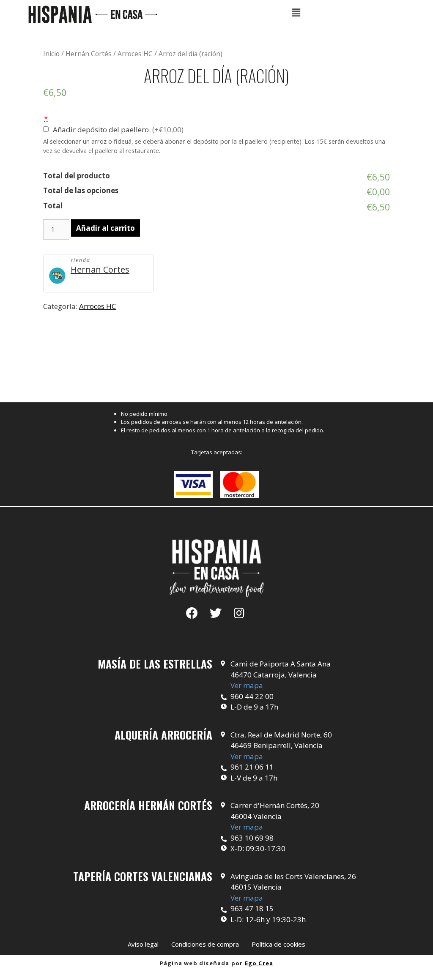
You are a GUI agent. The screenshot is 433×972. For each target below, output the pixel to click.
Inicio (51, 53)
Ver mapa (246, 685)
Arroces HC (135, 53)
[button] (143, 944)
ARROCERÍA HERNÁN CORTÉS (148, 805)
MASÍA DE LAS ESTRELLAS (155, 663)
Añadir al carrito (105, 228)
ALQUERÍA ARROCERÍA (163, 734)
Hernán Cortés (89, 53)
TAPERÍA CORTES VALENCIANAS (142, 876)
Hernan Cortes (100, 269)
